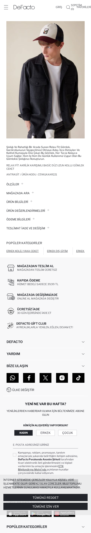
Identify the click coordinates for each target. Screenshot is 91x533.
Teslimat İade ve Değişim (25, 228)
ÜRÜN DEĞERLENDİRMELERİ (25, 210)
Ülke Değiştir (23, 390)
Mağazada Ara (18, 193)
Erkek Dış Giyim (57, 251)
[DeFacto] (24, 7)
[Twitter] (46, 378)
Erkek (45, 433)
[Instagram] (62, 378)
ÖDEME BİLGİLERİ (18, 219)
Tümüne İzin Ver (45, 506)
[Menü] (5, 7)
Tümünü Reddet (46, 497)
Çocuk (67, 433)
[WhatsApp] (13, 378)
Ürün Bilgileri (17, 202)
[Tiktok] (78, 378)
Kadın (23, 432)
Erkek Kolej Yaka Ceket (22, 251)
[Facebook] (29, 378)
